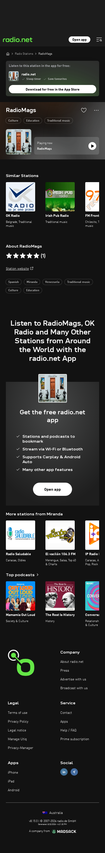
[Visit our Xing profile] (74, 772)
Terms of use (17, 713)
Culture (13, 120)
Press (64, 670)
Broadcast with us (74, 688)
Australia (55, 813)
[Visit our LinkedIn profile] (64, 772)
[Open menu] (99, 39)
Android (14, 790)
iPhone (13, 772)
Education (32, 120)
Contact (66, 713)
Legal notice (17, 730)
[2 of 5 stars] (15, 255)
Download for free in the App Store (53, 89)
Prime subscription (74, 739)
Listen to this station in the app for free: (39, 66)
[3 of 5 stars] (22, 255)
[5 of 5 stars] (36, 255)
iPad (11, 781)
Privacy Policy (18, 721)
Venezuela (52, 282)
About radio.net (72, 662)
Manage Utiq (17, 739)
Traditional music (58, 120)
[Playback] (92, 146)
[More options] (96, 110)
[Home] (8, 54)
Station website (17, 268)
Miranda (32, 282)
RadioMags (44, 148)
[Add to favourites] (84, 110)
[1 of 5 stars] (9, 255)
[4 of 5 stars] (29, 255)
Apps (64, 721)
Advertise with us (73, 679)
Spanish (13, 282)
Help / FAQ (68, 730)
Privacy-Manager (20, 748)
